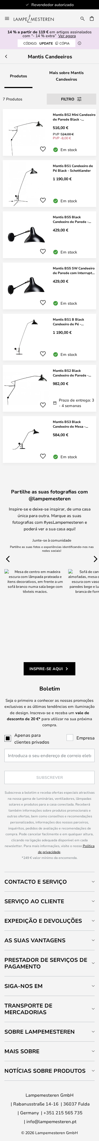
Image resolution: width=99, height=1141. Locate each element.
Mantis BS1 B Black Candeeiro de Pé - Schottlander (68, 321)
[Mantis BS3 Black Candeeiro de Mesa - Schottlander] (49, 439)
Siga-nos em (23, 986)
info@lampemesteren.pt (51, 1121)
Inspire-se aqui (46, 668)
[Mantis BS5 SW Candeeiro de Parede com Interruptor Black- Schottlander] (49, 286)
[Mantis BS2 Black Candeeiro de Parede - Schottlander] (49, 388)
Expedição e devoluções (43, 920)
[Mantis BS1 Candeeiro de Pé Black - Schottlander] (49, 183)
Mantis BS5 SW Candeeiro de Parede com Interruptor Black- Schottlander (74, 270)
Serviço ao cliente (34, 901)
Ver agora (67, 35)
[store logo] (37, 18)
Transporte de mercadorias (28, 1009)
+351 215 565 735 (62, 1112)
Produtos (18, 75)
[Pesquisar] (82, 18)
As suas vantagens (34, 940)
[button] (42, 149)
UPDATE (46, 43)
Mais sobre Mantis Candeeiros (66, 76)
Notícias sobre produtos (45, 1070)
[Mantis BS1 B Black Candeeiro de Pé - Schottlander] (49, 337)
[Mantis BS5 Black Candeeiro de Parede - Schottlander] (49, 234)
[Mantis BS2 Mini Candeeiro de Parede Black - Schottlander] (49, 132)
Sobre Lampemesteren (39, 1031)
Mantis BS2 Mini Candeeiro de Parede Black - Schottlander (74, 117)
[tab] (49, 881)
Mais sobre (21, 1051)
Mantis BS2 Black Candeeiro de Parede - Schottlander (71, 373)
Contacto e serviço (35, 881)
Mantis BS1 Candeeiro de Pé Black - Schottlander (73, 168)
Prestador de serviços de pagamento (45, 963)
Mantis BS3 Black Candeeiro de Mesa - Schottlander (69, 424)
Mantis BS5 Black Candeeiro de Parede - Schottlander (71, 219)
